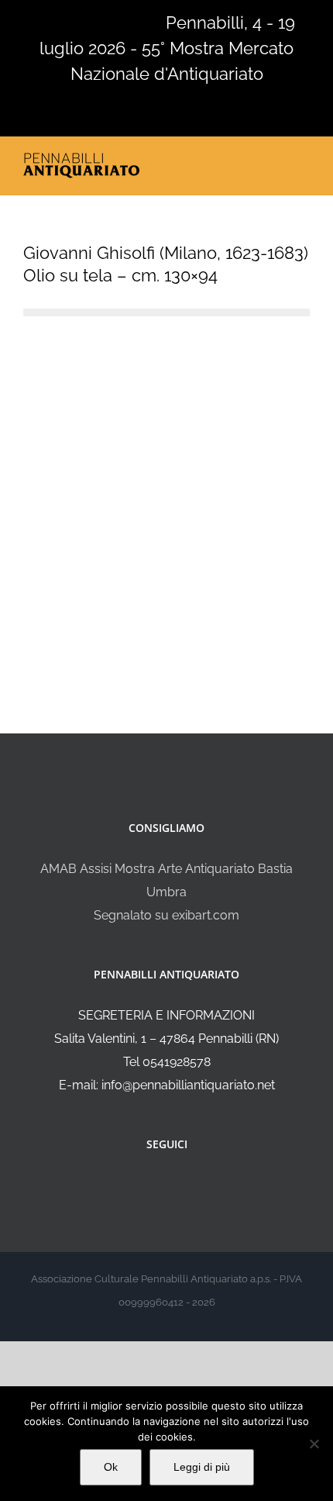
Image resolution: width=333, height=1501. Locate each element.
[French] (73, 21)
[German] (93, 21)
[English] (52, 21)
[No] (313, 1443)
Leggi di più (201, 1467)
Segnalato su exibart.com (166, 915)
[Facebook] (156, 1185)
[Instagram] (177, 1185)
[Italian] (32, 21)
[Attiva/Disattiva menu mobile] (303, 162)
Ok (111, 1467)
